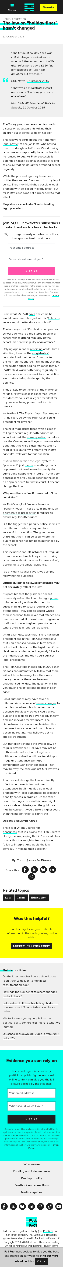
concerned (30, 728)
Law (8, 897)
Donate (48, 7)
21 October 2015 (38, 81)
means (44, 361)
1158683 (47, 1231)
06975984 (39, 1235)
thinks (6, 536)
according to (11, 564)
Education (39, 897)
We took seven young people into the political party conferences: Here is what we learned (31, 1023)
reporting (36, 349)
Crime (21, 897)
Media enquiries (31, 1192)
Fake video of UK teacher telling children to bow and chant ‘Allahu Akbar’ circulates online (30, 1007)
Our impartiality (31, 1178)
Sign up (31, 271)
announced (10, 832)
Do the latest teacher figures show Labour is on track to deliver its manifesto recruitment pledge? (30, 981)
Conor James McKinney (34, 860)
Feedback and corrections (32, 1185)
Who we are (31, 1164)
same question (36, 437)
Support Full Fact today (31, 946)
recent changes (46, 703)
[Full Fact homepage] (29, 7)
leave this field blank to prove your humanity (15, 1054)
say (40, 667)
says (32, 314)
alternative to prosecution (19, 513)
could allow (47, 711)
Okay (41, 1261)
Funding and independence (31, 1171)
